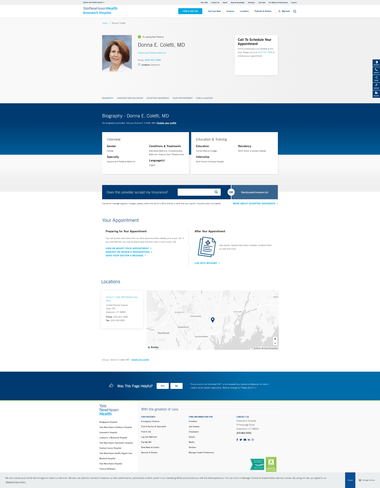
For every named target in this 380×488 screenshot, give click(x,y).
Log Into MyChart (206, 263)
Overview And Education (130, 98)
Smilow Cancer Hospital (110, 448)
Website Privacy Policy (16, 482)
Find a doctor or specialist (153, 426)
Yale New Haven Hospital (110, 463)
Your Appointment (182, 98)
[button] (366, 480)
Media (191, 442)
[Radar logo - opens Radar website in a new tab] (153, 347)
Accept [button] (350, 480)
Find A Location (204, 98)
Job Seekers (194, 426)
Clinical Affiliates (107, 468)
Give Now (262, 2)
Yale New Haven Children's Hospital (115, 427)
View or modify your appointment (127, 248)
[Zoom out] (275, 343)
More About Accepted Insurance (254, 203)
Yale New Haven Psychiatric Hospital (116, 442)
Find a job (146, 431)
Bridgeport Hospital (108, 422)
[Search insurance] (217, 192)
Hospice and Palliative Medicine (152, 52)
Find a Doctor (190, 11)
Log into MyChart (149, 437)
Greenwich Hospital (108, 432)
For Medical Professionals (278, 2)
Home (104, 23)
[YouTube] (245, 440)
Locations (244, 11)
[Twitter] (241, 440)
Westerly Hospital (107, 458)
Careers (294, 2)
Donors (192, 437)
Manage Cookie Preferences (201, 452)
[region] (213, 320)
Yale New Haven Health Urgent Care (115, 453)
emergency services (150, 421)
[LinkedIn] (249, 440)
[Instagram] (253, 440)
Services (230, 11)
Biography (107, 98)
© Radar (257, 348)
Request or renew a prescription (127, 252)
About (225, 2)
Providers (193, 421)
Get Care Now (214, 11)
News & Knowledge (237, 2)
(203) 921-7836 (153, 60)
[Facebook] (237, 440)
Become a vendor (149, 452)
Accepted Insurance (158, 98)
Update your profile (166, 122)
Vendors (192, 447)
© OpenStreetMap (270, 348)
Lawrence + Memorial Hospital (113, 437)
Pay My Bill (146, 442)
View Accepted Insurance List (254, 192)
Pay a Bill (204, 2)
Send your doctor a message (124, 255)
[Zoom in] (275, 339)
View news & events (150, 447)
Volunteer (251, 2)
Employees (194, 431)
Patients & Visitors (263, 11)
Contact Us (215, 2)
